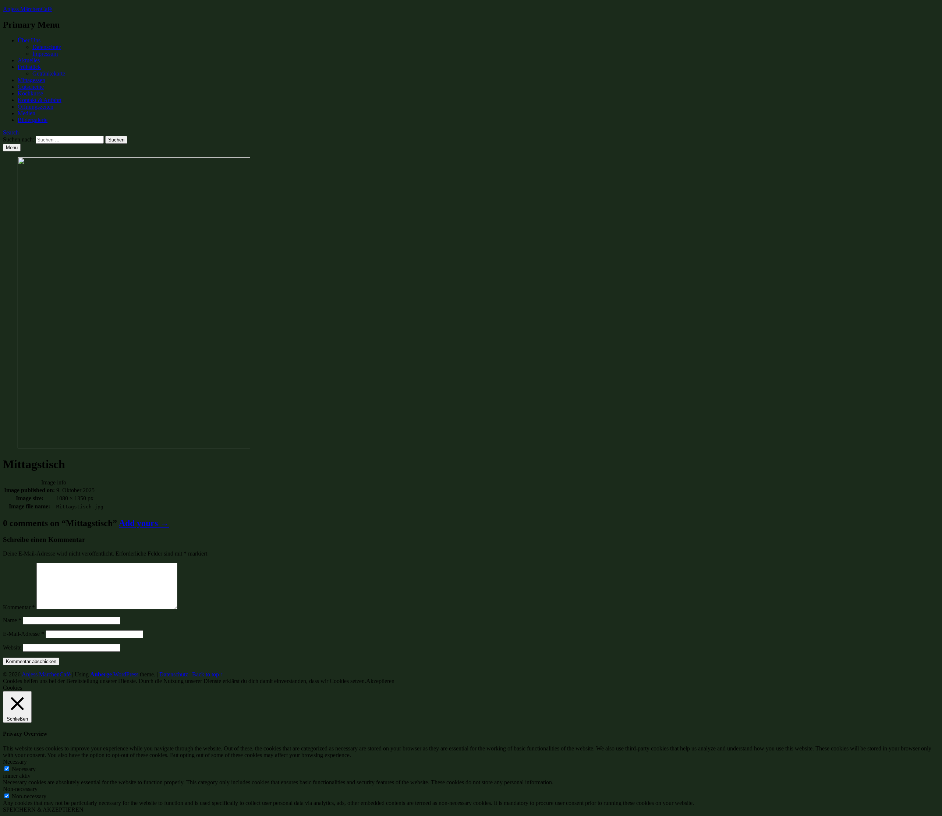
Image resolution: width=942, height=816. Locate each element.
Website (12, 647)
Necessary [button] (15, 762)
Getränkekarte (48, 73)
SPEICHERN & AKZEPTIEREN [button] (43, 809)
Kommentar (19, 607)
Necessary (24, 769)
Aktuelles (29, 60)
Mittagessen (31, 80)
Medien (26, 113)
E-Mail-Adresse (23, 634)
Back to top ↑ (207, 674)
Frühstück (29, 67)
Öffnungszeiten (35, 107)
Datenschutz (46, 47)
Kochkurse (30, 93)
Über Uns (29, 40)
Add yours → (144, 523)
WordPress (125, 674)
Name (12, 620)
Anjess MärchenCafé (27, 9)
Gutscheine (31, 87)
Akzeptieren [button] (380, 681)
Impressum (45, 53)
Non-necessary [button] (20, 789)
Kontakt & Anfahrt (39, 100)
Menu (12, 147)
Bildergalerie (32, 120)
